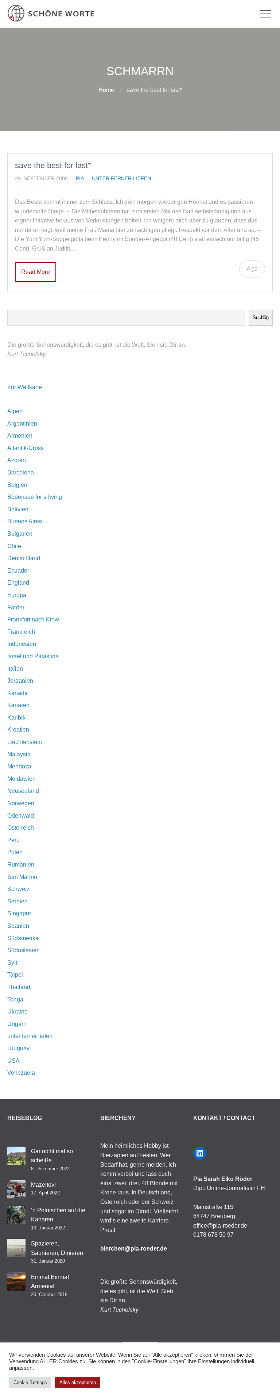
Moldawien (21, 779)
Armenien (19, 436)
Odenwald (20, 816)
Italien (15, 669)
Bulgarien (19, 534)
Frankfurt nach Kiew (33, 619)
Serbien (17, 901)
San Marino (22, 877)
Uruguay (18, 1048)
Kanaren (18, 705)
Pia (80, 178)
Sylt (12, 963)
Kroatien (18, 729)
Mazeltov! (43, 1185)
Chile (14, 546)
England (18, 583)
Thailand (18, 987)
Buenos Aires (24, 521)
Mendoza (19, 766)
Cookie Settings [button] (30, 1382)
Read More (35, 272)
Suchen (261, 317)
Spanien (18, 926)
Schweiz (18, 889)
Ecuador (18, 570)
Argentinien (22, 424)
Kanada (17, 693)
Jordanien (20, 681)
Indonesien (21, 644)
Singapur (19, 913)
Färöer (15, 607)
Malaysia (19, 754)
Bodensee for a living (34, 497)
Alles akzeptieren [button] (77, 1382)
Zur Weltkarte (24, 387)
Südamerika (23, 938)
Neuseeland (23, 791)
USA (13, 1061)
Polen (15, 852)
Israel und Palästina (33, 656)
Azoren (16, 460)
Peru (13, 840)
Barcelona (20, 472)
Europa (16, 595)
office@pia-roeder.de (220, 1225)
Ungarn (17, 1024)
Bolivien (17, 509)
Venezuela (21, 1073)
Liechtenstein (24, 742)
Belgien (17, 485)
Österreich (20, 828)
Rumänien (20, 864)
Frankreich (21, 632)
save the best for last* (53, 165)
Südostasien (23, 950)
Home (106, 90)
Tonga (15, 999)
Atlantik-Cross (25, 448)
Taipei (15, 975)
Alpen (15, 411)
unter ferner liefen (121, 178)
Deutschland (23, 558)
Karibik (16, 717)
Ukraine (17, 1011)
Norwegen (20, 803)
